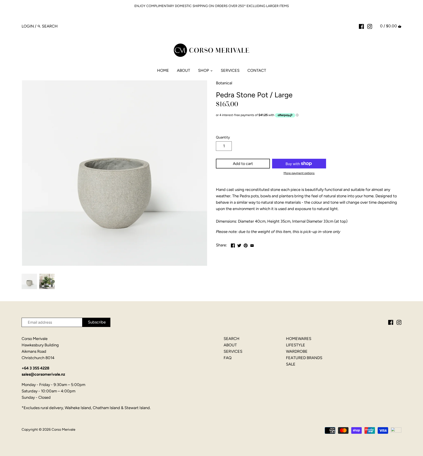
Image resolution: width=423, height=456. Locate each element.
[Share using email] (252, 244)
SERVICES (233, 351)
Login (28, 26)
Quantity (223, 137)
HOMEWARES (298, 338)
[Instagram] (369, 26)
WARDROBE (297, 351)
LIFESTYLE (295, 345)
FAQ (228, 357)
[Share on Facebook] (233, 244)
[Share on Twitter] (239, 244)
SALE (290, 364)
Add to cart (243, 163)
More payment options (299, 173)
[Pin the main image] (246, 244)
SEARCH (231, 338)
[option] (29, 281)
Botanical (224, 83)
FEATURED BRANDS (304, 357)
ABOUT (230, 345)
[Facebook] (361, 26)
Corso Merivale (63, 429)
